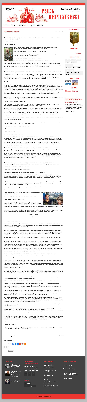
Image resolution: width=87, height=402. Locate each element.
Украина (68, 62)
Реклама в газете (68, 378)
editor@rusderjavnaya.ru (69, 368)
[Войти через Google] (22, 344)
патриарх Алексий (70, 67)
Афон (67, 69)
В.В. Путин (73, 62)
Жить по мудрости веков (49, 367)
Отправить (10, 350)
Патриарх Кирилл (70, 59)
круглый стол (69, 64)
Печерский (27, 383)
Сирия (71, 69)
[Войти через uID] (13, 344)
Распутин (78, 67)
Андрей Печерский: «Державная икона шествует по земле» (15, 365)
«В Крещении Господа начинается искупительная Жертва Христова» (16, 373)
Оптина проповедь (15, 380)
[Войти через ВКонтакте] (15, 344)
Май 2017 (14, 336)
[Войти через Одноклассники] (25, 344)
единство (78, 59)
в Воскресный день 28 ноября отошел (72, 73)
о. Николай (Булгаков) (30, 386)
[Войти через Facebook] (18, 344)
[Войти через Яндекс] (20, 344)
